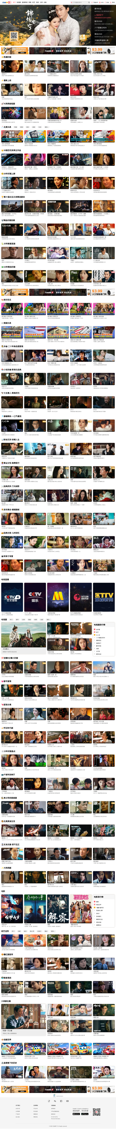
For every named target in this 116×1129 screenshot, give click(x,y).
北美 (41, 2)
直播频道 (25, 2)
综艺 (33, 2)
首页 (14, 2)
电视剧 (19, 2)
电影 (37, 2)
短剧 (29, 2)
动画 (45, 2)
